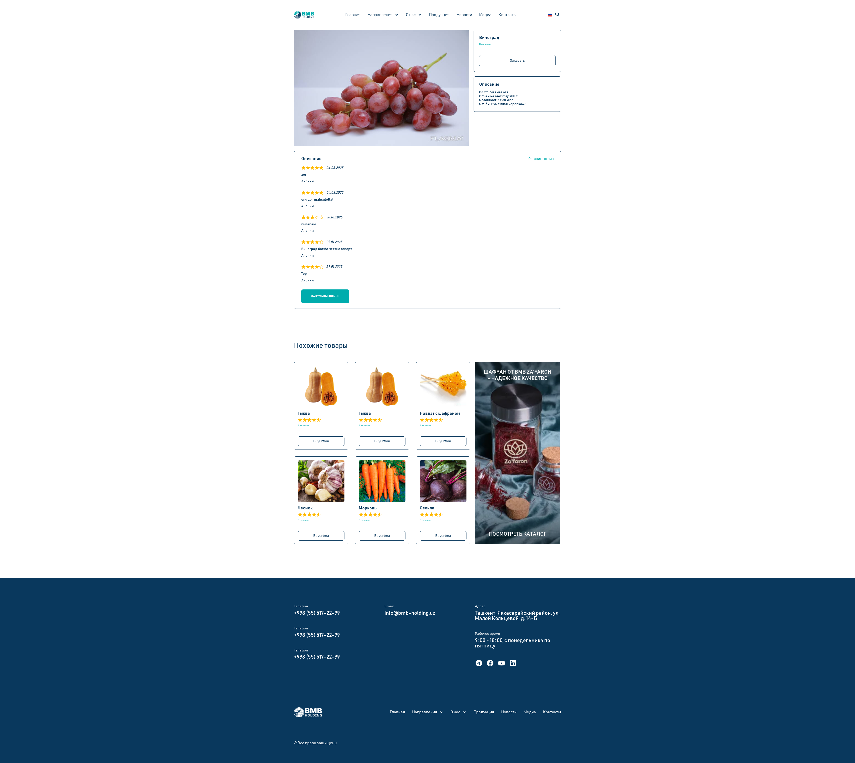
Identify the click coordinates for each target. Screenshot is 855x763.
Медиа (485, 15)
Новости (464, 15)
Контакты (508, 15)
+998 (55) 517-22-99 (317, 613)
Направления (380, 15)
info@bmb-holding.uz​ (410, 613)
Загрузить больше (325, 296)
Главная (352, 15)
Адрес (480, 606)
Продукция (439, 15)
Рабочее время (487, 633)
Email (389, 606)
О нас (411, 15)
